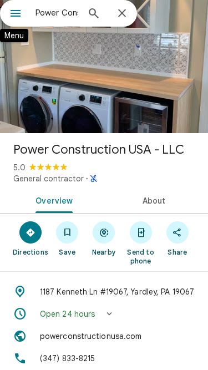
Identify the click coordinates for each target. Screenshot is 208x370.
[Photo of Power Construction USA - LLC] (104, 66)
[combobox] (56, 12)
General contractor (48, 179)
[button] (104, 314)
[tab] (52, 199)
